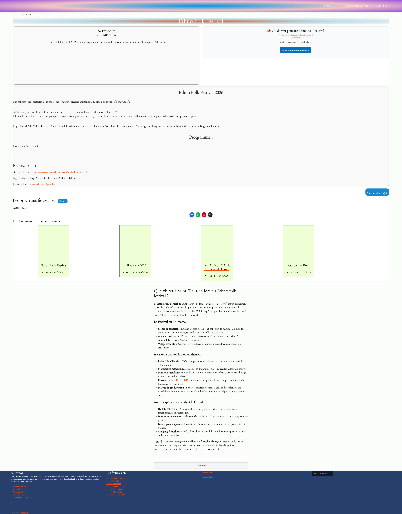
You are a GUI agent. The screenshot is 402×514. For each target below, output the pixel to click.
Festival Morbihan (113, 484)
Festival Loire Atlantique (116, 489)
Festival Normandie (114, 492)
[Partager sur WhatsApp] (198, 214)
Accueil (15, 15)
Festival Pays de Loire (115, 495)
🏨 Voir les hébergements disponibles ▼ (295, 50)
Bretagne (328, 6)
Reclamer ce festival (322, 473)
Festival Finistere (113, 481)
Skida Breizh (24, 513)
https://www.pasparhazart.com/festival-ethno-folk (60, 172)
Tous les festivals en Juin (377, 193)
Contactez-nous (19, 495)
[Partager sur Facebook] (191, 214)
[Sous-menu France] (341, 5)
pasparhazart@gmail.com (45, 184)
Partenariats (18, 492)
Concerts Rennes (209, 472)
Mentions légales (20, 486)
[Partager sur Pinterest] (204, 214)
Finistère (62, 201)
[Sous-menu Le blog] (390, 5)
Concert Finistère (209, 477)
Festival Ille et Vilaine (115, 486)
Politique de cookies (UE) (23, 497)
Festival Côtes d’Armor (115, 478)
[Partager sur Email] (210, 214)
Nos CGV (16, 489)
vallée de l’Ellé (180, 380)
